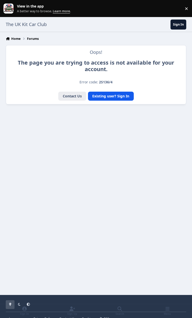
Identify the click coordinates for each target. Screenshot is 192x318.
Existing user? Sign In (110, 96)
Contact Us (72, 96)
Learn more (9, 8)
